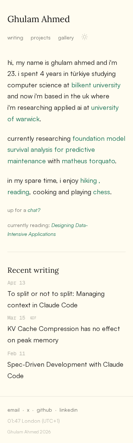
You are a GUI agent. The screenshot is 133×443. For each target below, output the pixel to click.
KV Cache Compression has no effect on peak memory (63, 334)
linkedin (68, 410)
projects (41, 37)
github (44, 410)
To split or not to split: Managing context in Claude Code (56, 299)
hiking (88, 180)
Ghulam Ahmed (38, 19)
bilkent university (95, 85)
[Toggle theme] (84, 37)
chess (101, 192)
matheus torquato (88, 161)
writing (15, 37)
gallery (66, 37)
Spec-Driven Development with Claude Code (65, 370)
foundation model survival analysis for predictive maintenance (66, 149)
